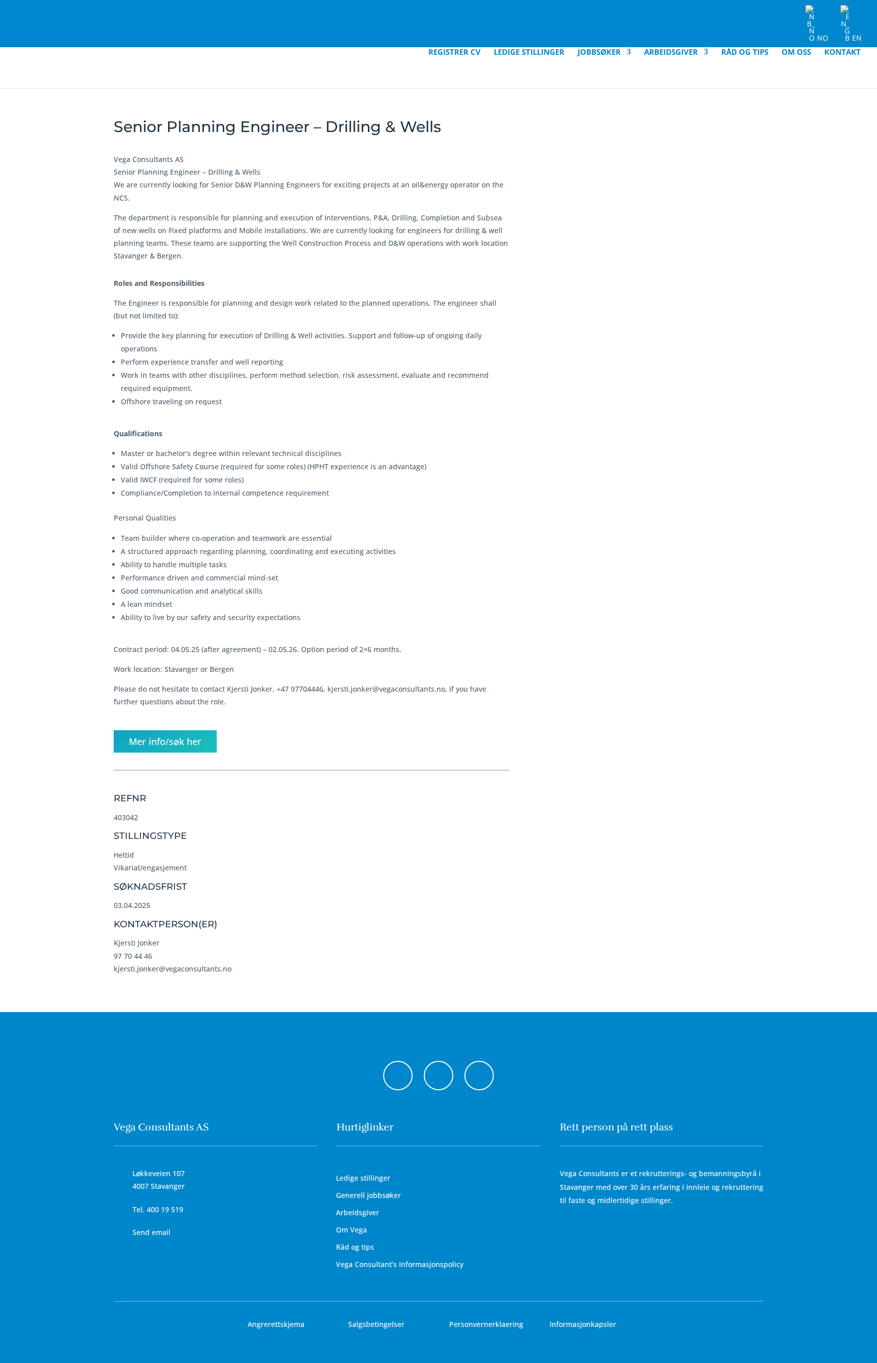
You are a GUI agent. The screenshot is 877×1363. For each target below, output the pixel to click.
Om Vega (351, 1230)
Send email (151, 1232)
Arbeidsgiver (671, 52)
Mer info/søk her (165, 741)
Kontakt (842, 52)
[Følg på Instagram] (438, 1075)
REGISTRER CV (454, 52)
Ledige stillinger (529, 52)
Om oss (796, 52)
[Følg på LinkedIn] (479, 1075)
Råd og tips (744, 52)
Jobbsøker (599, 52)
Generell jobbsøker (368, 1195)
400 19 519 (165, 1209)
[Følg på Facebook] (398, 1075)
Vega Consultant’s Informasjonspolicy (399, 1264)
